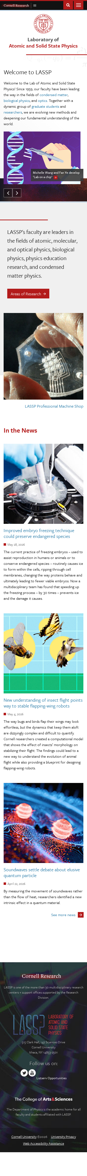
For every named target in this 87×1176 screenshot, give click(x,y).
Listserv (41, 1078)
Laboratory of (43, 42)
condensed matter (54, 94)
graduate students (45, 106)
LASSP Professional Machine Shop (54, 406)
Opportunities (57, 1078)
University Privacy (63, 1136)
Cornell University (23, 1136)
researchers (13, 112)
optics (42, 100)
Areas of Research (26, 294)
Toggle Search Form (68, 4)
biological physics (17, 100)
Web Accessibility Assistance (43, 1143)
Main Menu (78, 4)
